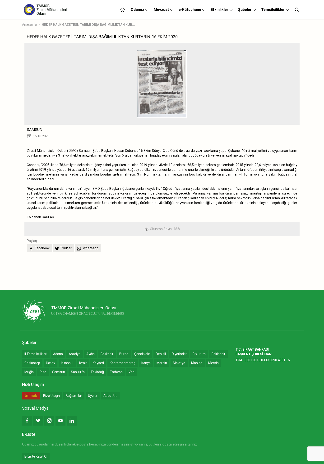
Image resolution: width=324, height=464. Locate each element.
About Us (110, 396)
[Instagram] (49, 421)
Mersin (213, 363)
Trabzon (116, 372)
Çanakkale (142, 354)
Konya (146, 363)
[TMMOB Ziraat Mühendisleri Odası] (34, 311)
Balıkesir (107, 354)
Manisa (196, 363)
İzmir (83, 363)
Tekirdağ (97, 372)
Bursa (123, 354)
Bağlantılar (74, 396)
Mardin (162, 363)
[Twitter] (38, 421)
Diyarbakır (179, 354)
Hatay (50, 363)
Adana (58, 354)
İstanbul (67, 363)
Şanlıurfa (78, 372)
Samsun (58, 372)
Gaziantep (32, 363)
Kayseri (98, 363)
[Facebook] (27, 421)
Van (131, 372)
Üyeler (92, 396)
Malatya (179, 363)
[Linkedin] (72, 421)
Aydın (90, 354)
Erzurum (199, 354)
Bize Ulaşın (51, 396)
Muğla (29, 372)
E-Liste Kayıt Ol (35, 456)
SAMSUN (34, 129)
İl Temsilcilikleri (35, 354)
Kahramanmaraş (122, 363)
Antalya (74, 354)
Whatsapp (90, 248)
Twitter (66, 248)
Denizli (161, 354)
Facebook (42, 248)
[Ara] (297, 10)
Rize (43, 372)
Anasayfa (29, 24)
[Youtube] (60, 421)
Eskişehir (218, 354)
